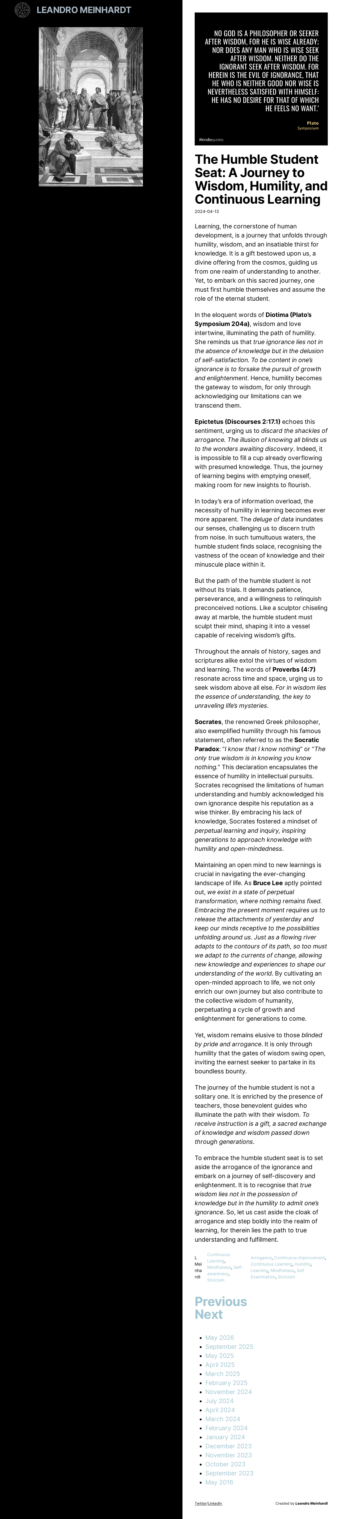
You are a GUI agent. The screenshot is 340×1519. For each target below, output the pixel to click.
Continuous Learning (271, 1264)
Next (209, 1314)
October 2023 (225, 1464)
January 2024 (225, 1437)
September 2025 (229, 1346)
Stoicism (215, 1280)
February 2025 (226, 1383)
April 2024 (220, 1410)
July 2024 (219, 1401)
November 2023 (228, 1455)
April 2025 (220, 1365)
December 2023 (228, 1446)
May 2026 (219, 1337)
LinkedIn (215, 1503)
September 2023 (229, 1473)
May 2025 (219, 1355)
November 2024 (228, 1392)
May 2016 (219, 1482)
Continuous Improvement (299, 1257)
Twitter (201, 1503)
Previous (221, 1301)
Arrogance (261, 1257)
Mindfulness (219, 1267)
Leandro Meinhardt (84, 10)
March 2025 (222, 1374)
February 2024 (226, 1428)
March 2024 (222, 1419)
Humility (303, 1264)
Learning (259, 1270)
